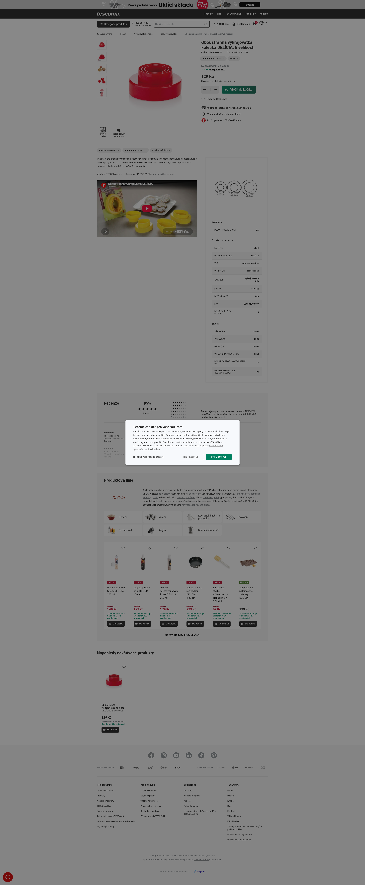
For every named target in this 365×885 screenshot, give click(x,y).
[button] (148, 456)
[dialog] (182, 442)
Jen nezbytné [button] (190, 456)
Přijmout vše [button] (218, 456)
